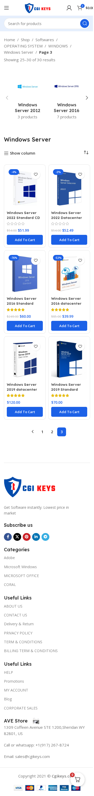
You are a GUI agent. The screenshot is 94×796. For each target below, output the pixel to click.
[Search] (84, 23)
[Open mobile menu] (6, 8)
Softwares (45, 39)
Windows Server (18, 52)
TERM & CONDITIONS (23, 641)
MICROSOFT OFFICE (21, 575)
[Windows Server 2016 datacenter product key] (69, 273)
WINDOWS (58, 45)
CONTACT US (15, 615)
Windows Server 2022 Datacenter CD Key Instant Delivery (66, 220)
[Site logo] (37, 7)
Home (9, 39)
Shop (25, 39)
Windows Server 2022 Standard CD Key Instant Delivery (23, 220)
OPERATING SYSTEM (23, 45)
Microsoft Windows (20, 566)
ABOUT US (13, 606)
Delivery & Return (19, 623)
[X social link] (17, 537)
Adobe (9, 557)
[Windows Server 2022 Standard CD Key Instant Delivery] (25, 188)
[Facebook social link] (8, 537)
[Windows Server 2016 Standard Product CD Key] (25, 273)
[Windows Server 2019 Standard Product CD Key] (69, 359)
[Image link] (30, 485)
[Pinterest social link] (27, 537)
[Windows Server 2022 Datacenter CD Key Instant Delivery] (69, 188)
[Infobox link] (21, 721)
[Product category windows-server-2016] (66, 98)
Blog (8, 698)
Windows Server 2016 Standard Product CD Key (22, 303)
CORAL (10, 584)
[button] (7, 98)
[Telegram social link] (45, 537)
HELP (8, 672)
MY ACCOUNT (16, 690)
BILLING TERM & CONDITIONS (31, 650)
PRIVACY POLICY (18, 632)
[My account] (69, 8)
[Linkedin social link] (36, 537)
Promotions (14, 681)
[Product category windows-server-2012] (27, 98)
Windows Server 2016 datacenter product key (66, 303)
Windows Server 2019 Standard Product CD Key (66, 389)
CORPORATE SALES (21, 708)
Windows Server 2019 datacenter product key (22, 389)
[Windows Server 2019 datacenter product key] (25, 359)
